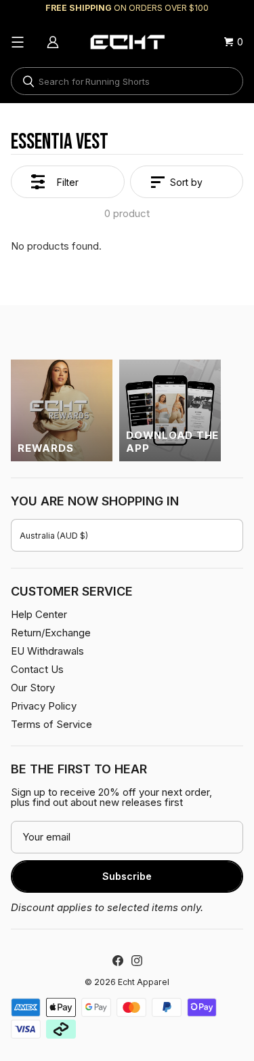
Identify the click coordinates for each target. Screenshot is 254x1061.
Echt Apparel (143, 982)
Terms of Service (51, 724)
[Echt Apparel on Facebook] (117, 960)
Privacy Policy (44, 705)
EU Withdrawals (47, 650)
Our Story (33, 687)
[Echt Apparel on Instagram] (136, 960)
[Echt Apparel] (127, 42)
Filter (68, 182)
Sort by (186, 182)
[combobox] (127, 81)
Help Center (39, 614)
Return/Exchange (51, 632)
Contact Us (37, 669)
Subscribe (127, 876)
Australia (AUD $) (54, 535)
